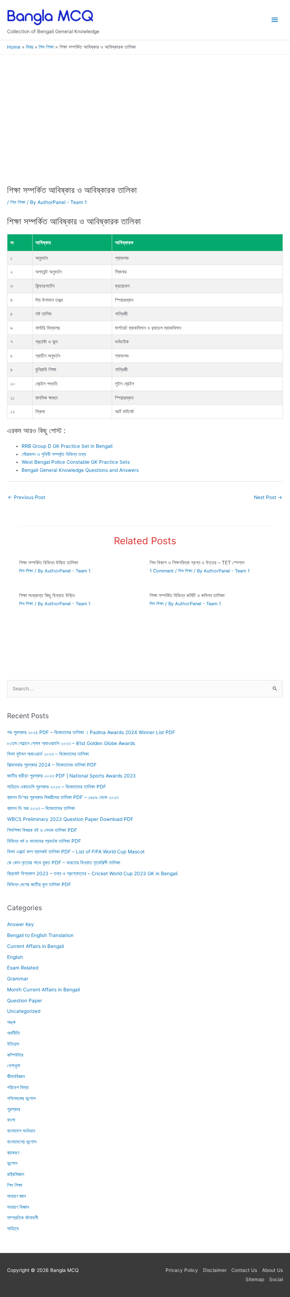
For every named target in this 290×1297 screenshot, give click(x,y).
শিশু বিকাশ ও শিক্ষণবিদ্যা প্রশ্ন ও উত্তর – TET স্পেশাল (197, 562)
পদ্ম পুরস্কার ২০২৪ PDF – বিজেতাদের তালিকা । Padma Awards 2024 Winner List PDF (91, 732)
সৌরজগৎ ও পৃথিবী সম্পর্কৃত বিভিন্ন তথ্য (54, 454)
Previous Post (26, 497)
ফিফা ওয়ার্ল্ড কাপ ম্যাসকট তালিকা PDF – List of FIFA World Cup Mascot (76, 851)
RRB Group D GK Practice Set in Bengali (67, 446)
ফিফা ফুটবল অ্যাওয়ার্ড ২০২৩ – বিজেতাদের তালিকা (48, 754)
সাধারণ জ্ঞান (16, 1196)
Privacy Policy (182, 1270)
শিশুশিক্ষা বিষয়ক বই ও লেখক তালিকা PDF (42, 830)
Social (276, 1279)
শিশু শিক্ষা (17, 202)
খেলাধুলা (13, 1065)
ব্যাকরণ (13, 1152)
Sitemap (254, 1279)
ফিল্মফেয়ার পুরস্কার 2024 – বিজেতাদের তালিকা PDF (52, 765)
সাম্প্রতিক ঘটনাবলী (22, 1217)
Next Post (268, 497)
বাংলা (11, 1120)
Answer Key (20, 924)
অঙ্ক (11, 1022)
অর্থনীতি (13, 1033)
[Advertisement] (145, 133)
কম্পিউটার (15, 1055)
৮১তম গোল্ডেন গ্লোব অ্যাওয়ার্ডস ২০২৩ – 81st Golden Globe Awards (71, 743)
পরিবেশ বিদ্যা (18, 1087)
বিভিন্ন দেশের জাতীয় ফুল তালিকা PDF (39, 884)
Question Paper (24, 1000)
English (15, 957)
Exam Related (22, 968)
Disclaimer (215, 1270)
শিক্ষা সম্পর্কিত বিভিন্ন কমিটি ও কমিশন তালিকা (187, 595)
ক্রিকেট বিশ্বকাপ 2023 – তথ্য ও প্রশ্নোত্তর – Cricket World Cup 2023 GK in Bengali (92, 873)
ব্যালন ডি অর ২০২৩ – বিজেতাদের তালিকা (41, 808)
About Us (272, 1270)
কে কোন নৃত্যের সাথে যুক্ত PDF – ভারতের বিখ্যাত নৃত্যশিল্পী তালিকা (63, 862)
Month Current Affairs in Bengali (43, 989)
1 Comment (162, 571)
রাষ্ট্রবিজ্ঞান (15, 1174)
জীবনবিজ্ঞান (16, 1076)
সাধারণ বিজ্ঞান (18, 1206)
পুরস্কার (13, 1109)
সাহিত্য (13, 1228)
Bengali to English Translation (40, 935)
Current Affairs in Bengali (35, 946)
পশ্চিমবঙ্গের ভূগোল (21, 1098)
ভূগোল (12, 1163)
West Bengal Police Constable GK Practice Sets (76, 462)
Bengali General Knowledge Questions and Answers (80, 470)
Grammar (17, 978)
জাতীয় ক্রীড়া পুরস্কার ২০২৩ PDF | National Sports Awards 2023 (71, 776)
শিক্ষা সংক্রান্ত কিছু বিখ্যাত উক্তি (47, 595)
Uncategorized (23, 1011)
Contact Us (244, 1270)
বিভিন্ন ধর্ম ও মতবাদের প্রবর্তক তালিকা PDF (44, 840)
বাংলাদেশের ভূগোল (21, 1142)
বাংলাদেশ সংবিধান (21, 1131)
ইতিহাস (13, 1044)
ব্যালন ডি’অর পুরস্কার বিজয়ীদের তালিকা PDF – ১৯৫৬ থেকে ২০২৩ (62, 797)
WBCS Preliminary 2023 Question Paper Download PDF (70, 819)
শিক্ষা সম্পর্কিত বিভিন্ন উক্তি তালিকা (48, 562)
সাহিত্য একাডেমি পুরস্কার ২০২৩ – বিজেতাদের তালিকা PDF (56, 786)
